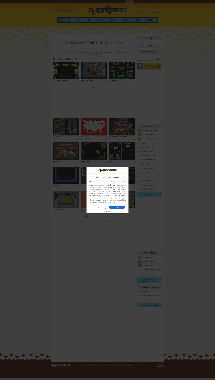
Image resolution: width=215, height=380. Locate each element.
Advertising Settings (100, 200)
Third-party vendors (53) (105, 191)
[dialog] (107, 190)
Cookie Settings (102, 202)
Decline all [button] (98, 207)
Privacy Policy (111, 202)
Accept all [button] (117, 207)
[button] (107, 211)
